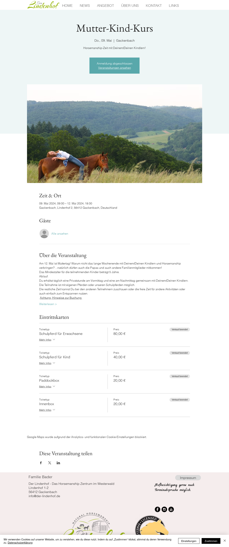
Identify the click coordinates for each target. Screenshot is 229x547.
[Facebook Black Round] (157, 509)
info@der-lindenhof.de (44, 496)
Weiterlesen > (48, 304)
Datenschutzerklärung (20, 542)
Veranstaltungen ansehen (114, 68)
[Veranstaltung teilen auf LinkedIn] (58, 462)
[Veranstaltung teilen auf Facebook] (41, 462)
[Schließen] (225, 541)
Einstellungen (188, 541)
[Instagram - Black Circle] (164, 509)
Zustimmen (211, 541)
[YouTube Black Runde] (171, 509)
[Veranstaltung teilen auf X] (49, 462)
